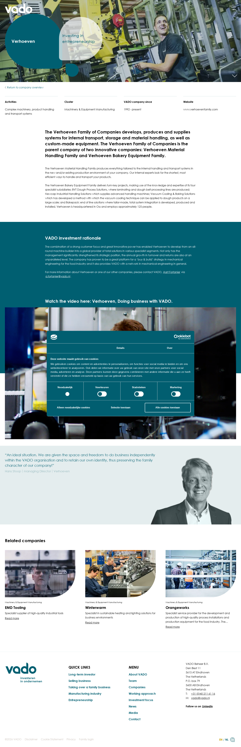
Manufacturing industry (85, 693)
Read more (12, 618)
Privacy (71, 739)
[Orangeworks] (201, 573)
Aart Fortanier (171, 272)
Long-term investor (82, 674)
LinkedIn (207, 706)
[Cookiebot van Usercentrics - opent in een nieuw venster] (176, 337)
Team (133, 681)
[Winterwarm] (120, 573)
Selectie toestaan (120, 407)
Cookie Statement (52, 739)
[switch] (102, 394)
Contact (134, 719)
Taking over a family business (89, 687)
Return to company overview (25, 87)
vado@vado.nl (200, 698)
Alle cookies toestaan (167, 407)
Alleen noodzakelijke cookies (73, 407)
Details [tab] (121, 348)
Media (133, 713)
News (132, 706)
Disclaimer (31, 739)
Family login (86, 739)
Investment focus (141, 700)
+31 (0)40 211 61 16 (203, 693)
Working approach (142, 693)
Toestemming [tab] (71, 348)
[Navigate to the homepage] (18, 8)
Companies (137, 687)
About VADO (138, 674)
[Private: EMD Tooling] (40, 573)
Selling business (80, 681)
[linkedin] (232, 739)
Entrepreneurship (81, 700)
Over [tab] (169, 348)
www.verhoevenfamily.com (200, 109)
